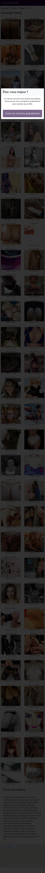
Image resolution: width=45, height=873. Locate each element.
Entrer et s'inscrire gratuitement (22, 113)
